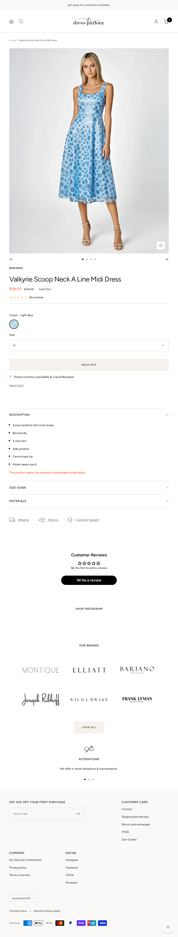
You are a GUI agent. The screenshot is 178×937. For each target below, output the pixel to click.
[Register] (78, 813)
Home (12, 40)
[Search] (21, 21)
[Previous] (11, 259)
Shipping (23, 520)
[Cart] (166, 21)
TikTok (70, 875)
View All (89, 727)
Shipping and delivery (135, 816)
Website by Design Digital (47, 910)
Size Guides (129, 839)
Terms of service (19, 875)
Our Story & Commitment (25, 860)
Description (19, 414)
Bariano (16, 268)
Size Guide (17, 487)
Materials (17, 501)
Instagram (72, 860)
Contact (127, 809)
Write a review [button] (89, 580)
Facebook (72, 867)
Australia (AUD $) (21, 898)
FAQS (125, 831)
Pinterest (71, 882)
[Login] (156, 21)
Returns (53, 520)
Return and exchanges (136, 824)
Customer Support (87, 520)
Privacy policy (17, 867)
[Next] (167, 259)
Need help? (16, 385)
